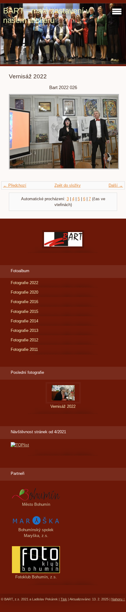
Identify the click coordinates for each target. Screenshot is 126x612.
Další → (116, 185)
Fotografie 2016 (24, 301)
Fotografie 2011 (24, 349)
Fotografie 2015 (24, 311)
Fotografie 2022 (24, 282)
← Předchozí (14, 185)
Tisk (64, 599)
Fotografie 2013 (24, 330)
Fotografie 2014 (24, 321)
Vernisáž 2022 (63, 406)
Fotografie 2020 (24, 292)
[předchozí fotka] (19, 134)
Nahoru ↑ (118, 599)
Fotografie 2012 (24, 340)
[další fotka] (107, 134)
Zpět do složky (67, 185)
